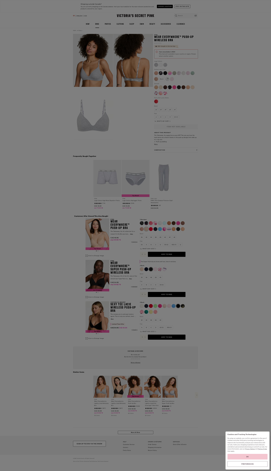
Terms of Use (262, 449)
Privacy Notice (250, 449)
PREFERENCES (247, 464)
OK (247, 457)
